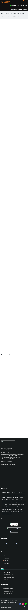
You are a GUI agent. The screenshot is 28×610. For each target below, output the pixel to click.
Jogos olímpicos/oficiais (17, 502)
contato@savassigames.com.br (20, 9)
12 (19, 492)
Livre (3, 504)
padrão (14, 509)
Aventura (19, 494)
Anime (15, 494)
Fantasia (17, 499)
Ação (24, 494)
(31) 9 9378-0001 (15, 5)
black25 (3, 497)
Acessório (6, 494)
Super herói (20, 511)
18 (2, 494)
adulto (11, 494)
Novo (3, 506)
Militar (10, 504)
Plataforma (19, 509)
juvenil (24, 502)
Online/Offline (16, 506)
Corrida (3, 499)
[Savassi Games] (5, 2)
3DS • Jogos (20, 13)
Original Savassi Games (7, 509)
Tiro (10, 514)
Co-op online (15, 497)
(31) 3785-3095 (24, 5)
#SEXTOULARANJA (6, 492)
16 (23, 492)
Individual (9, 502)
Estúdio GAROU (7, 607)
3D (14, 492)
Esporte (12, 499)
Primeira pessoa (5, 511)
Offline (6, 506)
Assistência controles (8, 591)
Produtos (8, 13)
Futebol (3, 502)
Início (2, 13)
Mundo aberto (21, 504)
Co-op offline (9, 497)
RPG (11, 511)
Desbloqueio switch (8, 593)
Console (21, 497)
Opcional (22, 506)
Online (10, 506)
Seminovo (15, 511)
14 (21, 492)
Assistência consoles (8, 588)
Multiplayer (14, 504)
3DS (14, 13)
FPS (21, 499)
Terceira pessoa (5, 514)
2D (12, 492)
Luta (6, 504)
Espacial (8, 499)
